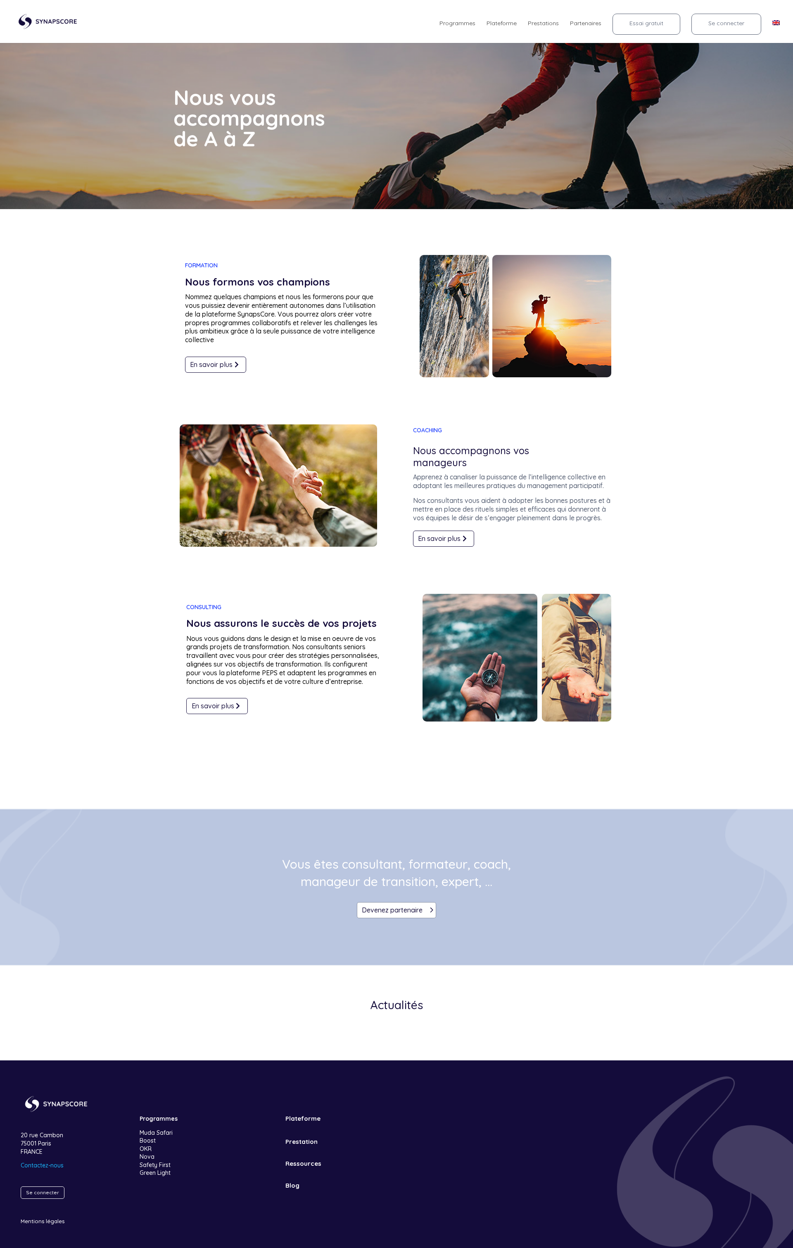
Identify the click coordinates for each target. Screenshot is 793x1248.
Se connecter (726, 23)
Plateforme (502, 23)
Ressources (303, 1163)
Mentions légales (42, 1221)
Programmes (457, 23)
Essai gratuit (646, 23)
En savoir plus (211, 364)
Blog (292, 1185)
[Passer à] (776, 27)
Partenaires (585, 23)
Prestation (301, 1142)
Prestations (543, 23)
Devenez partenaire (392, 910)
